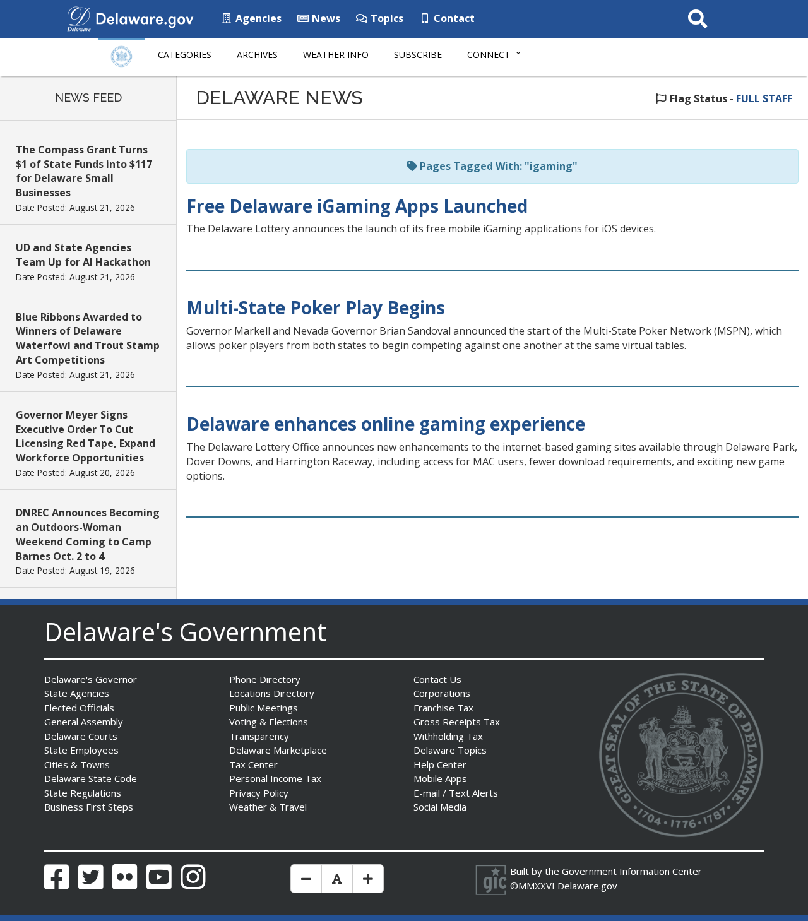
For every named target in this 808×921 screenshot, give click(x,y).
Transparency (259, 736)
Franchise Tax (443, 707)
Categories (184, 55)
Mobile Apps (440, 778)
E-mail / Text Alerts (455, 793)
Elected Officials (79, 707)
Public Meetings (263, 707)
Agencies (257, 18)
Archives (257, 55)
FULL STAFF (764, 98)
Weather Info (336, 55)
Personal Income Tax (275, 778)
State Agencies (76, 693)
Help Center (439, 764)
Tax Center (253, 764)
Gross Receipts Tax (456, 721)
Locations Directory (271, 693)
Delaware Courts (80, 736)
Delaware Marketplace (278, 750)
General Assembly (83, 721)
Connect (488, 55)
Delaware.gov (587, 885)
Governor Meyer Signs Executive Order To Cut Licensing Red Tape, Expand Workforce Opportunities (85, 436)
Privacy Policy (258, 793)
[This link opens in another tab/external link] (79, 18)
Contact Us (437, 679)
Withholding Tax (448, 736)
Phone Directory (264, 679)
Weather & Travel (268, 806)
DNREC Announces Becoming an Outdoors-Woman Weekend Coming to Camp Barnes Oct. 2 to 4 (88, 534)
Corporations (441, 693)
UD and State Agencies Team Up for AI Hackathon (83, 255)
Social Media (439, 806)
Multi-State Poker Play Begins (315, 307)
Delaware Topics (450, 750)
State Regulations (82, 793)
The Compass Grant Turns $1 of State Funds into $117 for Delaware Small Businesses (84, 171)
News (324, 18)
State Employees (81, 750)
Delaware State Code (90, 778)
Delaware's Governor (90, 679)
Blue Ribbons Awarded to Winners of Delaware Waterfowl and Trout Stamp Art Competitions (88, 338)
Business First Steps (88, 806)
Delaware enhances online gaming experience (385, 424)
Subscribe (418, 55)
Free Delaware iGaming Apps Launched (357, 206)
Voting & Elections (268, 721)
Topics (385, 18)
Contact (453, 18)
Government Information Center (632, 871)
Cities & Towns (77, 764)
